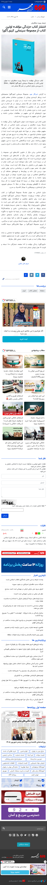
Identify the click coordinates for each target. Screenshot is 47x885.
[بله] (33, 835)
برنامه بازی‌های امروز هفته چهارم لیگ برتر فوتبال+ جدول (24, 644)
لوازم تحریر (23, 751)
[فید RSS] (17, 835)
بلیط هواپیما (25, 767)
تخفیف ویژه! (15, 872)
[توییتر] (25, 835)
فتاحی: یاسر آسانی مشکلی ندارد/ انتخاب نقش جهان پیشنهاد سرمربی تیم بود (23, 664)
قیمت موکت (40, 755)
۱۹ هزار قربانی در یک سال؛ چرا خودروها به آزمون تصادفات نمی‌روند (24, 700)
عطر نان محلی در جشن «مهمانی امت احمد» (28, 594)
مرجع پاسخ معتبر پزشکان (13, 759)
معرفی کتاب (33, 290)
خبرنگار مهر (34, 94)
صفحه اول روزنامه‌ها (36, 707)
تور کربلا (30, 755)
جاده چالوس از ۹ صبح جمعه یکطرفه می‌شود (28, 687)
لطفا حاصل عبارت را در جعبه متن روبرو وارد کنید (29, 506)
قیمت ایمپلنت (22, 763)
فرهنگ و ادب (40, 17)
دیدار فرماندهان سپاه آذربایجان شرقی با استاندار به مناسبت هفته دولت (23, 599)
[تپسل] (3, 300)
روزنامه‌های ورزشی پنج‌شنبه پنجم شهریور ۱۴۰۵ (27, 742)
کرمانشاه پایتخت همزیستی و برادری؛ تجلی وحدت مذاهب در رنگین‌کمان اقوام (23, 621)
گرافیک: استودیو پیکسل (16, 881)
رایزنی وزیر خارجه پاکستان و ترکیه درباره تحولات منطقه (25, 635)
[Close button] (45, 861)
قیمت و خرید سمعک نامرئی (19, 771)
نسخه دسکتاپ (23, 844)
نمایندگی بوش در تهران (10, 767)
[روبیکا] (21, 835)
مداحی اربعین (7, 755)
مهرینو (5, 771)
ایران (24, 290)
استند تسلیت (19, 755)
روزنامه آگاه (12, 775)
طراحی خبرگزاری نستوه (34, 881)
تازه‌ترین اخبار (39, 575)
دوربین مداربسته (36, 759)
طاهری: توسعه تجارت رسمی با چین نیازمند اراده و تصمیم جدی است (24, 628)
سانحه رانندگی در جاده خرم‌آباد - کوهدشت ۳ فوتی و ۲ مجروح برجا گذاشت (22, 614)
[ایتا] (10, 835)
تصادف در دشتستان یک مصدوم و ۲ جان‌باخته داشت (25, 671)
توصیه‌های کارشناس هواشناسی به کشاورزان (28, 675)
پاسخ (4, 533)
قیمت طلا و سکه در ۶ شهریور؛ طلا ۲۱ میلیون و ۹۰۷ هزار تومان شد (22, 681)
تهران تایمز (34, 775)
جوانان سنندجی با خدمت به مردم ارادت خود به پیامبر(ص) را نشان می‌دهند (23, 607)
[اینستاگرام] (29, 835)
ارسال (5, 515)
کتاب (32, 17)
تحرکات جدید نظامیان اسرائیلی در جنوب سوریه (27, 584)
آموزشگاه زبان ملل (38, 771)
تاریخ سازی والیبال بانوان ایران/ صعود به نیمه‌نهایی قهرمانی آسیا (23, 650)
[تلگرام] (37, 835)
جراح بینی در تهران (38, 751)
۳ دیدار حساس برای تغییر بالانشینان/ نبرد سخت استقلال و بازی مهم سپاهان (23, 657)
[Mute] (8, 324)
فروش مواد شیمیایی (37, 763)
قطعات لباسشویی (8, 763)
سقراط (42, 290)
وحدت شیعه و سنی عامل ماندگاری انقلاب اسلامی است (24, 579)
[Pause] (5, 324)
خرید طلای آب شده (9, 751)
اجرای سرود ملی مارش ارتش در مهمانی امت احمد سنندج (24, 589)
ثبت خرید (23, 339)
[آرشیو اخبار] (14, 835)
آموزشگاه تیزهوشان (38, 767)
